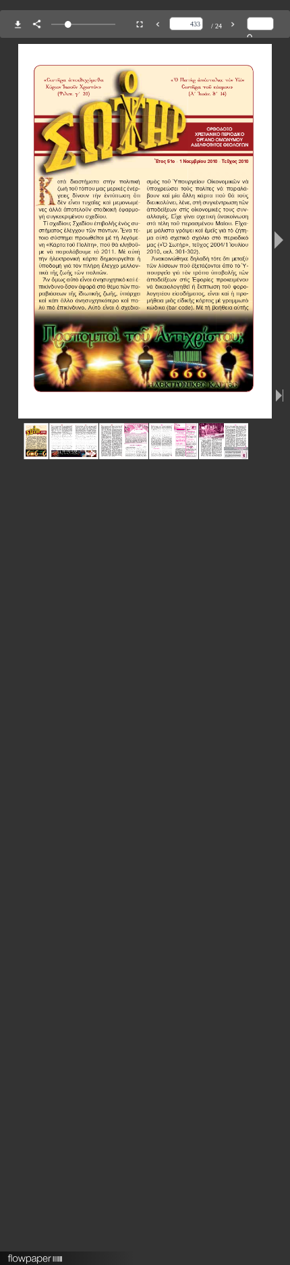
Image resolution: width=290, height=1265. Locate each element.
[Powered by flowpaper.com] (35, 1254)
